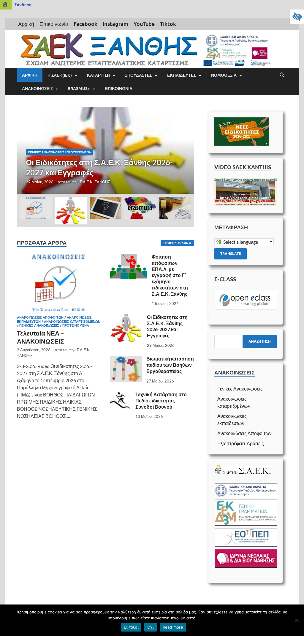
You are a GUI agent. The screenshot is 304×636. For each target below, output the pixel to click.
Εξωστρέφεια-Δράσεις (240, 443)
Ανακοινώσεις (37, 88)
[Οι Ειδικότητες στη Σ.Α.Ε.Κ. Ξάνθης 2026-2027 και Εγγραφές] (105, 150)
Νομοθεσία (224, 75)
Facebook (85, 24)
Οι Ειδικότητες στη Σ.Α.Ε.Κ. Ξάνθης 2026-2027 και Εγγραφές (167, 326)
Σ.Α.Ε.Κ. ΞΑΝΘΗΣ (95, 182)
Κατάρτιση (98, 75)
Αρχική (26, 24)
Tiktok (168, 24)
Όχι (150, 627)
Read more (173, 627)
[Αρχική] (6, 5)
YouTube (144, 24)
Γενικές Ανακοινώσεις (46, 152)
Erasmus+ (79, 88)
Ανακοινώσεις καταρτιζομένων (72, 321)
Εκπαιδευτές (181, 75)
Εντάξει (131, 627)
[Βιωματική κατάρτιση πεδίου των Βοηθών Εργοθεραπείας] (126, 359)
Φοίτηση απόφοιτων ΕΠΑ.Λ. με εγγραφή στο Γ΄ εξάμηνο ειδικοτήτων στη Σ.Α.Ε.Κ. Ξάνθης (170, 275)
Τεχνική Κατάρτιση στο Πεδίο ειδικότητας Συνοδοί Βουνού (161, 400)
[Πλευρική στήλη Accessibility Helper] (297, 17)
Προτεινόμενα (78, 152)
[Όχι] (297, 620)
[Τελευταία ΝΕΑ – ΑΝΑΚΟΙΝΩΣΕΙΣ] (59, 257)
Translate (230, 253)
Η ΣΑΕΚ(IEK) (60, 75)
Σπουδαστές (138, 75)
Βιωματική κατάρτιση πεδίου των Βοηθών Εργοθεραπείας (170, 365)
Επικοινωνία (53, 24)
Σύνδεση (22, 4)
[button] (184, 150)
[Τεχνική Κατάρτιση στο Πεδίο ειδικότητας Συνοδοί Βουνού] (120, 395)
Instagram (115, 24)
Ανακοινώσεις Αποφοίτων (40, 317)
